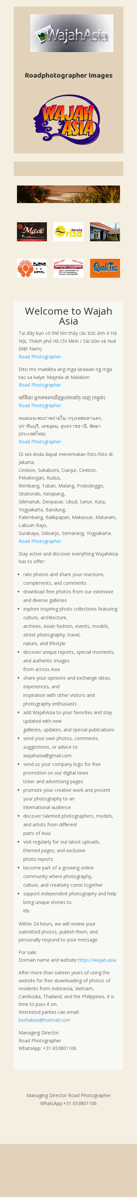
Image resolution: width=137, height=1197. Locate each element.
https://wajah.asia (97, 960)
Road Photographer (40, 356)
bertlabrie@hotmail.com (44, 1020)
